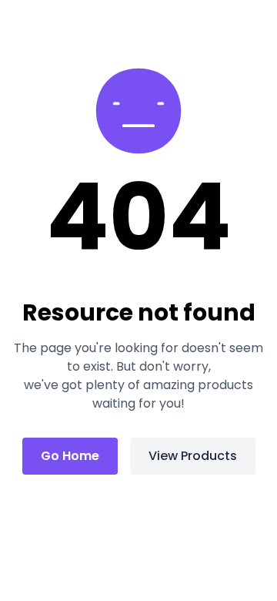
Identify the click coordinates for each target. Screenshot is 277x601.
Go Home (70, 456)
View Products (193, 456)
